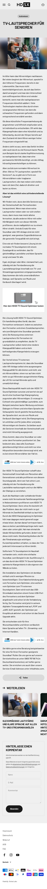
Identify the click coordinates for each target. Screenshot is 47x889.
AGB (4, 844)
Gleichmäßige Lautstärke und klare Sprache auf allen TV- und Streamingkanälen (20, 724)
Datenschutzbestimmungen (15, 767)
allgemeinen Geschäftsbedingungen (25, 764)
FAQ (4, 849)
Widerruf (6, 840)
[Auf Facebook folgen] (4, 855)
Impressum (7, 831)
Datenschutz (8, 835)
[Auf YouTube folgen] (17, 855)
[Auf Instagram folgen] (11, 855)
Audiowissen (23, 16)
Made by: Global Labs (10, 881)
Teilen (25, 678)
